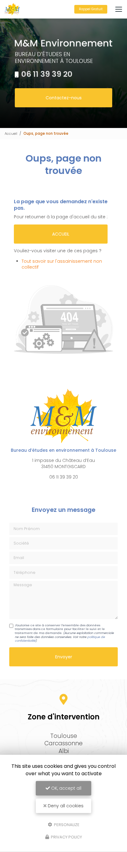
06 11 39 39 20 (46, 74)
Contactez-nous (64, 98)
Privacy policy (66, 837)
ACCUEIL (60, 234)
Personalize (66, 824)
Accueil (11, 133)
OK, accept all (65, 788)
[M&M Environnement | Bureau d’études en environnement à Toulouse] (12, 9)
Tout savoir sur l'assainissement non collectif (62, 264)
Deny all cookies (65, 806)
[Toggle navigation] (118, 9)
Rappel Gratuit (91, 9)
